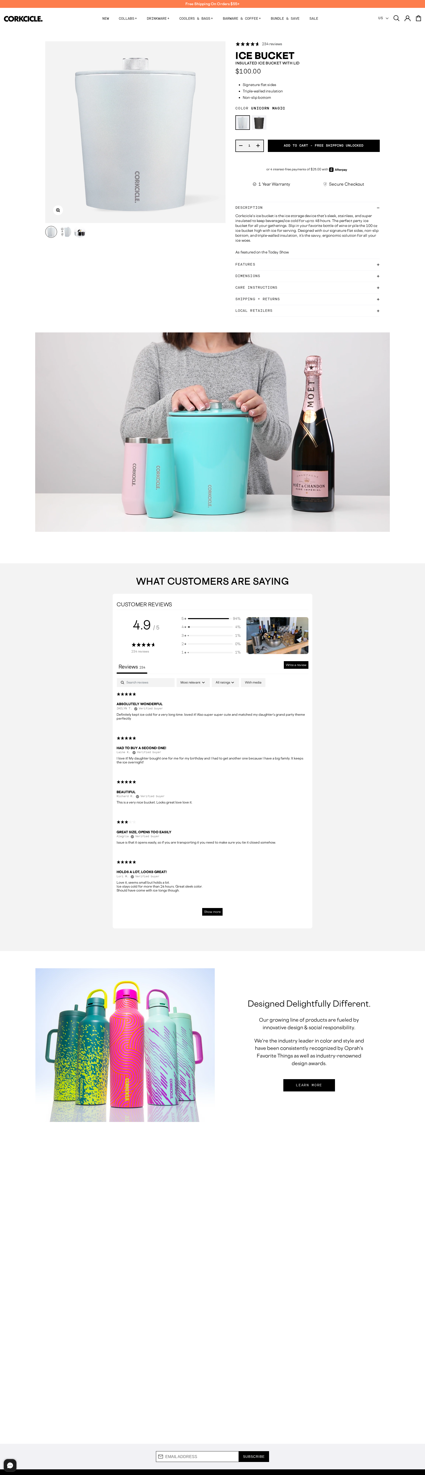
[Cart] (418, 18)
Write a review (296, 665)
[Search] (396, 18)
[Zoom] (58, 210)
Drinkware (158, 18)
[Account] (407, 18)
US (382, 18)
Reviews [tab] (132, 667)
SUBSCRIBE (254, 1457)
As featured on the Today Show (262, 252)
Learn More (309, 1085)
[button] (211, 618)
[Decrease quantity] (241, 145)
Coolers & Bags (196, 18)
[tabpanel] (213, 799)
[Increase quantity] (258, 145)
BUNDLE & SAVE (285, 18)
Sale (313, 18)
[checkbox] (253, 682)
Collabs (128, 18)
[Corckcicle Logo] (23, 19)
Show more (212, 912)
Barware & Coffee (242, 18)
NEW (105, 18)
